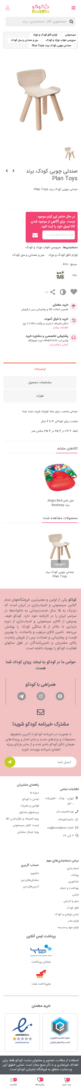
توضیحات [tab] (40, 369)
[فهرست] (73, 8)
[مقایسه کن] (62, 293)
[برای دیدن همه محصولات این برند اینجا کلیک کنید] (53, 275)
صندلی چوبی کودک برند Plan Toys (59, 574)
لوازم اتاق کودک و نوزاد (63, 255)
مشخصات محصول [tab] (40, 382)
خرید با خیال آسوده (56, 319)
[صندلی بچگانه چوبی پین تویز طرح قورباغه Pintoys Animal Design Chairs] (6, 171)
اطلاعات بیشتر (60, 327)
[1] (9, 762)
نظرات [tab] (40, 396)
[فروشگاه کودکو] (40, 8)
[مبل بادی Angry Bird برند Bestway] (60, 477)
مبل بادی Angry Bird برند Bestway (60, 503)
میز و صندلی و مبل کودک (28, 255)
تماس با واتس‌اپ (59, 344)
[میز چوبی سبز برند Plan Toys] (13, 171)
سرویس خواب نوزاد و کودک (43, 247)
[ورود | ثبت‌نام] (7, 8)
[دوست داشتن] (74, 293)
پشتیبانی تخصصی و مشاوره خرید (47, 336)
